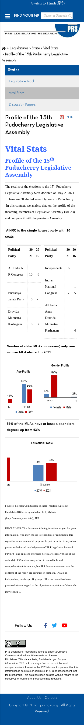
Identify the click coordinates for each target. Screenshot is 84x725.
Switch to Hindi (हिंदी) (48, 3)
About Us (34, 697)
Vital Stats (16, 93)
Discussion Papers (22, 104)
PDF (69, 117)
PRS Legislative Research (20, 651)
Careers (51, 697)
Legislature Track (22, 81)
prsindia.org (49, 705)
